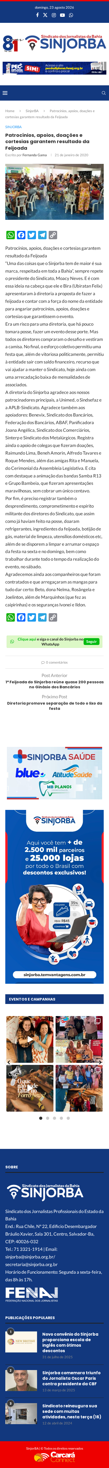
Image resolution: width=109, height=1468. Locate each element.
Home (10, 111)
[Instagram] (54, 15)
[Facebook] (37, 15)
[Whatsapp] (71, 15)
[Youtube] (62, 15)
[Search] (103, 93)
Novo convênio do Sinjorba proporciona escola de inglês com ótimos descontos (70, 1342)
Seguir (91, 641)
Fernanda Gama (34, 155)
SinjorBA (32, 111)
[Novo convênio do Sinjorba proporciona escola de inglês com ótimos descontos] (21, 1341)
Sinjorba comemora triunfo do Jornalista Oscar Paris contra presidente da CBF (71, 1378)
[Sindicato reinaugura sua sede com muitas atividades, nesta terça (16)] (21, 1413)
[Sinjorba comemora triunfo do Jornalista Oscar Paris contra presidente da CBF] (21, 1380)
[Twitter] (45, 15)
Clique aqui (27, 639)
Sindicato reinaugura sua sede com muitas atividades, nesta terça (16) (72, 1411)
